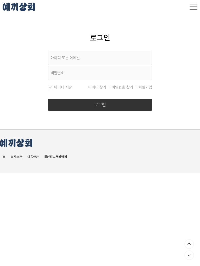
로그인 (100, 104)
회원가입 (145, 87)
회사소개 (16, 157)
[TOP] (189, 244)
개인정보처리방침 (55, 157)
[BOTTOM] (189, 255)
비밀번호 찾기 (122, 87)
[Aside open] (193, 7)
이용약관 (33, 157)
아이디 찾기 (97, 87)
